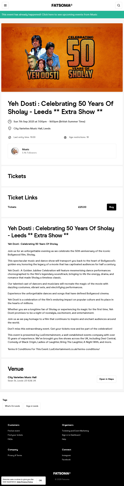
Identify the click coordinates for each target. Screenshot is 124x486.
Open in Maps (106, 379)
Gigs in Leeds (32, 406)
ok (40, 480)
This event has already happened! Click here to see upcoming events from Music (49, 14)
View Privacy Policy (25, 482)
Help (64, 439)
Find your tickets (15, 435)
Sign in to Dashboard (71, 435)
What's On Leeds (12, 406)
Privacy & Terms (15, 455)
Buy (111, 207)
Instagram (66, 455)
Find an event (14, 431)
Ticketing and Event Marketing (75, 431)
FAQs (10, 439)
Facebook (66, 459)
